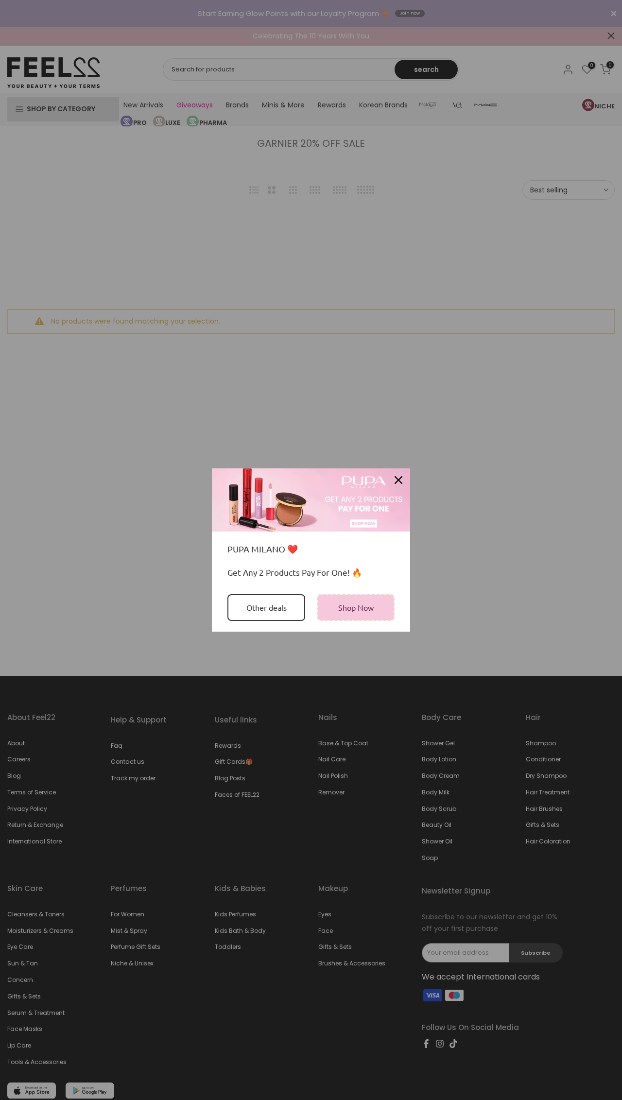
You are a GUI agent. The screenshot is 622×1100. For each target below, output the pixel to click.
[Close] (398, 480)
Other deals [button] (266, 607)
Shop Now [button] (356, 607)
